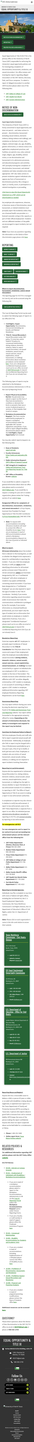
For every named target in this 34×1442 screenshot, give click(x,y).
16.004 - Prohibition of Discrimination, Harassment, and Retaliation (15, 1271)
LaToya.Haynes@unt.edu (11, 516)
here (26, 237)
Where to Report (9, 249)
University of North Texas (8, 7)
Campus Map (17, 1419)
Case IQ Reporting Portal (12, 307)
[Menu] (32, 2)
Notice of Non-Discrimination (13, 37)
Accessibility (17, 1423)
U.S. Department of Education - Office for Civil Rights (16, 1012)
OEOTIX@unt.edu (13, 370)
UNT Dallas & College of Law (15, 94)
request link (18, 960)
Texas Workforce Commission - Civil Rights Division (16, 937)
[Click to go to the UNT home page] (9, 2)
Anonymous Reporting (11, 264)
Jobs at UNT (17, 1421)
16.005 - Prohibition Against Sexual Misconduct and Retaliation (15, 1278)
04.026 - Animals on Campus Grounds (15, 1169)
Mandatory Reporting (10, 259)
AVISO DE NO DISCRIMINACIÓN (12, 114)
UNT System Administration (15, 100)
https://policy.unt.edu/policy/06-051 (16, 456)
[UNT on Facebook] (8, 1379)
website (14, 476)
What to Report (9, 254)
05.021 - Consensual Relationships (12, 1234)
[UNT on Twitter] (11, 1379)
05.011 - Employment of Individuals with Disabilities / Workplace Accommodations (15, 1175)
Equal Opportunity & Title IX (14, 9)
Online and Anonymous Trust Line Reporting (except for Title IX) (16, 469)
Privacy (17, 1433)
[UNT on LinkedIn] (22, 1379)
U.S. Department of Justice (16, 1053)
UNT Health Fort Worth (14, 97)
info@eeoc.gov (18, 999)
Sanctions (7, 271)
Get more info (10, 1392)
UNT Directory (17, 1417)
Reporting (7, 42)
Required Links (17, 1436)
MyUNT (17, 1411)
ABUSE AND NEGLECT (9, 281)
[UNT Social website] (25, 1379)
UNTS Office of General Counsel (16, 462)
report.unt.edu (11, 450)
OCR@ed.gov (17, 1043)
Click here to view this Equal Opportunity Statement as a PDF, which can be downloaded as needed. (16, 195)
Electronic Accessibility (17, 1434)
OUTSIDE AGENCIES (9, 276)
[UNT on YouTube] (15, 1379)
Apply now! (9, 1385)
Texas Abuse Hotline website (15, 1137)
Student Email (17, 1415)
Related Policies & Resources (13, 47)
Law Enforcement (21, 271)
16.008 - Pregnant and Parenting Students (13, 1284)
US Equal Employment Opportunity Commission (15, 971)
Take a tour (10, 1388)
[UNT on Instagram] (18, 1379)
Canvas (17, 1413)
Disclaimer (17, 1429)
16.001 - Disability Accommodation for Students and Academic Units (16, 1240)
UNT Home (17, 1438)
